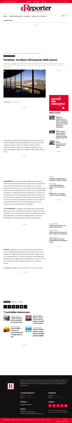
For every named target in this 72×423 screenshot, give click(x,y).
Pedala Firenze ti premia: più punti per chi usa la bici (16, 320)
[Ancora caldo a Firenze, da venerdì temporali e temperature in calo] (7, 329)
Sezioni (9, 53)
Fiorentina (51, 176)
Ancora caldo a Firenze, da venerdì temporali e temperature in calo (17, 333)
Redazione (7, 102)
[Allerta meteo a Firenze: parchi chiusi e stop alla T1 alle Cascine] (28, 318)
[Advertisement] (36, 38)
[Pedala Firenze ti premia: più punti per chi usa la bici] (7, 318)
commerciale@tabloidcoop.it (59, 397)
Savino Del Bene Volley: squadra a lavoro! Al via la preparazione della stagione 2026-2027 (61, 135)
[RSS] (64, 1)
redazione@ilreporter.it (29, 397)
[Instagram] (61, 1)
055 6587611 (28, 395)
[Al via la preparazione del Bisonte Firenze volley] (52, 142)
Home (5, 53)
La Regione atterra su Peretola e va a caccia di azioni (27, 268)
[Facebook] (58, 1)
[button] (64, 16)
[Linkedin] (13, 306)
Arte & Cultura (52, 183)
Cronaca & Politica (17, 53)
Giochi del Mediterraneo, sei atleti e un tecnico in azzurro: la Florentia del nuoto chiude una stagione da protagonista (62, 122)
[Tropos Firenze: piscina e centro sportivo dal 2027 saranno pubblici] (28, 329)
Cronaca (21, 302)
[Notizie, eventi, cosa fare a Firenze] (36, 8)
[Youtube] (65, 405)
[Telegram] (21, 306)
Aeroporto (14, 302)
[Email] (25, 306)
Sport (57, 116)
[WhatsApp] (17, 306)
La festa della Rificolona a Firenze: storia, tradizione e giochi (57, 187)
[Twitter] (67, 1)
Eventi (50, 191)
